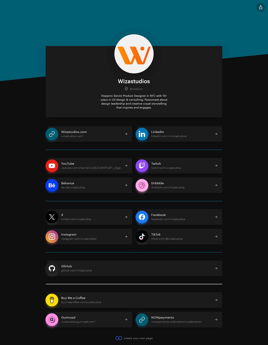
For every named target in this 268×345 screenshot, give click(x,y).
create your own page (138, 338)
